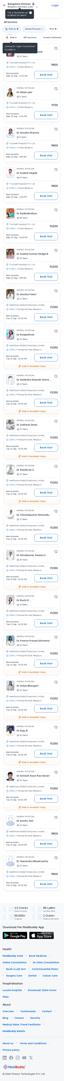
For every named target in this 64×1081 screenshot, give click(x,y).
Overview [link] (8, 1061)
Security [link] (35, 1067)
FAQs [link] (6, 1046)
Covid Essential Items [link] (45, 1018)
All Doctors (10, 22)
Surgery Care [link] (14, 1025)
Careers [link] (19, 1067)
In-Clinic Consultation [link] (46, 1012)
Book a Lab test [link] (16, 1018)
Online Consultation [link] (15, 1012)
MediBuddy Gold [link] (13, 1005)
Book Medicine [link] (38, 1005)
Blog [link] (5, 1067)
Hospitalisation (7, 1033)
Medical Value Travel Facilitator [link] (22, 1074)
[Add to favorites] (56, 48)
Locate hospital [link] (12, 1040)
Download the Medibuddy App (23, 977)
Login (55, 5)
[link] (15, 985)
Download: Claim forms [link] (42, 1040)
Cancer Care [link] (50, 1025)
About (7, 1054)
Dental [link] (32, 1025)
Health (7, 999)
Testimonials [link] (28, 1061)
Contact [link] (47, 1061)
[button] (30, 12)
